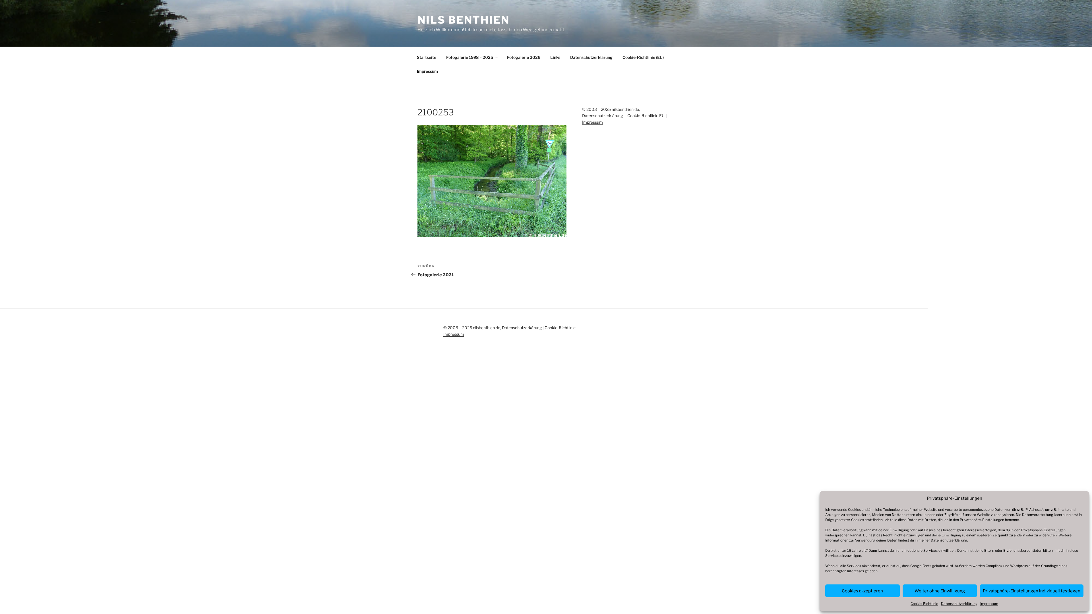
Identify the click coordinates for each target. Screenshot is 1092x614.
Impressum (989, 603)
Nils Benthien (463, 20)
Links (555, 57)
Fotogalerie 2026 (523, 57)
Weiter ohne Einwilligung (940, 591)
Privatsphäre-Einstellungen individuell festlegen (1031, 591)
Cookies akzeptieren (862, 591)
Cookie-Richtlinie (924, 603)
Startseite (426, 57)
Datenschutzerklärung (949, 540)
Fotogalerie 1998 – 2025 (469, 57)
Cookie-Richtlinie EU (646, 115)
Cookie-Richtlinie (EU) (643, 57)
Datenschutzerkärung (522, 327)
